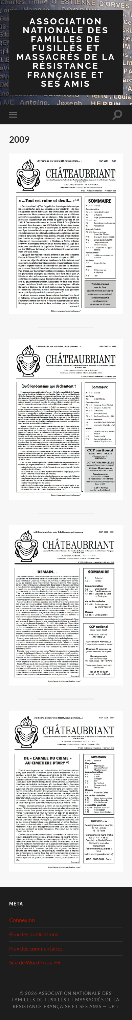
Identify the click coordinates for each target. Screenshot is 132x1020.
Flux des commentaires (36, 948)
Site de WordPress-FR (35, 962)
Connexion (22, 920)
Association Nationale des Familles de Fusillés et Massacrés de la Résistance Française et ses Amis (65, 52)
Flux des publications (33, 934)
